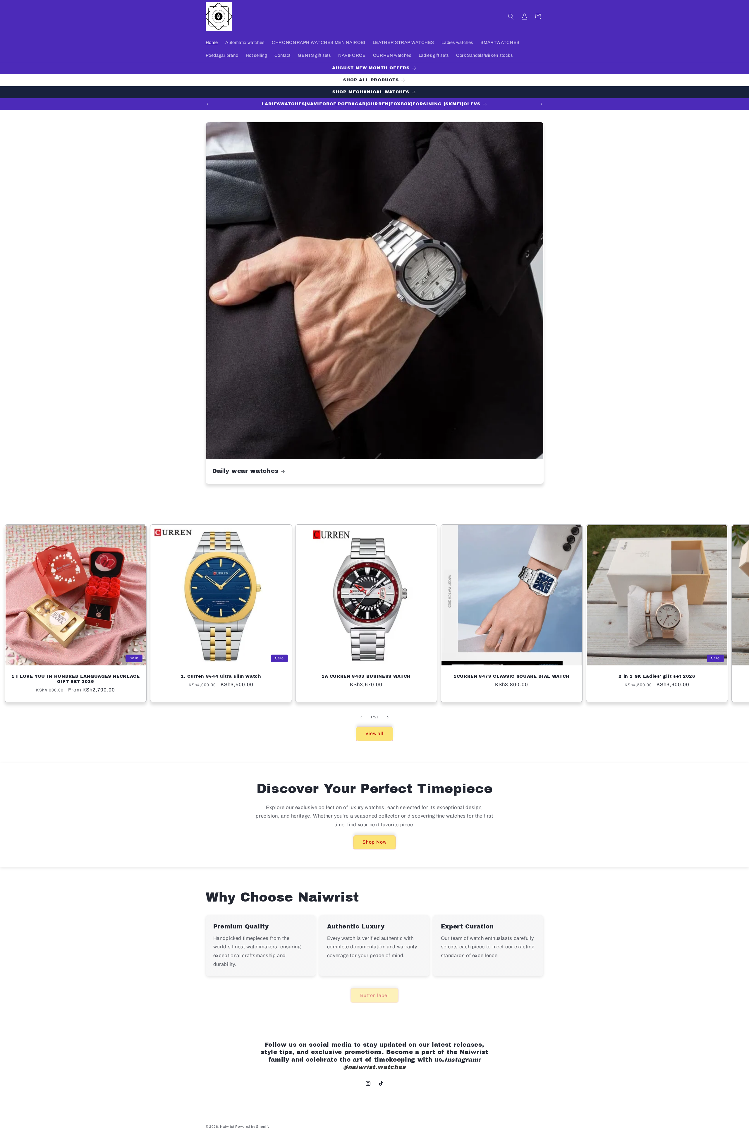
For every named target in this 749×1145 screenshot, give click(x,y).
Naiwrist (227, 1126)
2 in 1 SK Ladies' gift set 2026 (657, 676)
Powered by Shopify (252, 1126)
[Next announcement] (541, 104)
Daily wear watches (245, 471)
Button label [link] (374, 995)
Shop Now (374, 842)
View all (374, 733)
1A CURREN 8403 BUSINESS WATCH (366, 676)
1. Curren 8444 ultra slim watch (221, 676)
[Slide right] (387, 717)
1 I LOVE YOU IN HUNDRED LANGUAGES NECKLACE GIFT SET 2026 (75, 679)
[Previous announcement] (207, 104)
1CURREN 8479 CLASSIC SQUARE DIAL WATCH (511, 676)
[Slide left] (361, 717)
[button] (511, 16)
